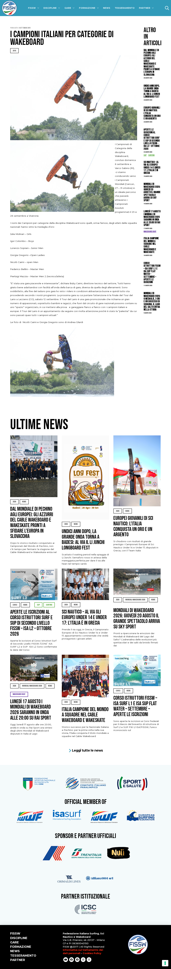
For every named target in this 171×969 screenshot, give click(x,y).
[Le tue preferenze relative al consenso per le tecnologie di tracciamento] (165, 963)
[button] (167, 8)
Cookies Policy (92, 953)
